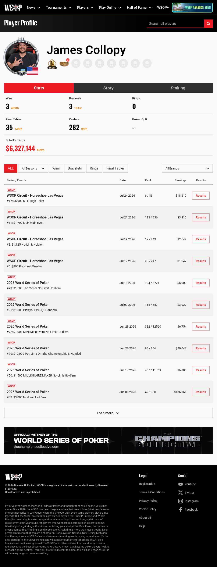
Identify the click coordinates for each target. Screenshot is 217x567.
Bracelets (75, 168)
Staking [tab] (178, 87)
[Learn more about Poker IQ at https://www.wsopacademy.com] (146, 119)
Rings (94, 168)
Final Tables (115, 168)
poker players (92, 546)
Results (201, 195)
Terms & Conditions (152, 492)
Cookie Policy (148, 509)
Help (142, 526)
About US (145, 517)
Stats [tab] (39, 87)
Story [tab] (108, 87)
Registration (147, 483)
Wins (56, 168)
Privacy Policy (148, 500)
